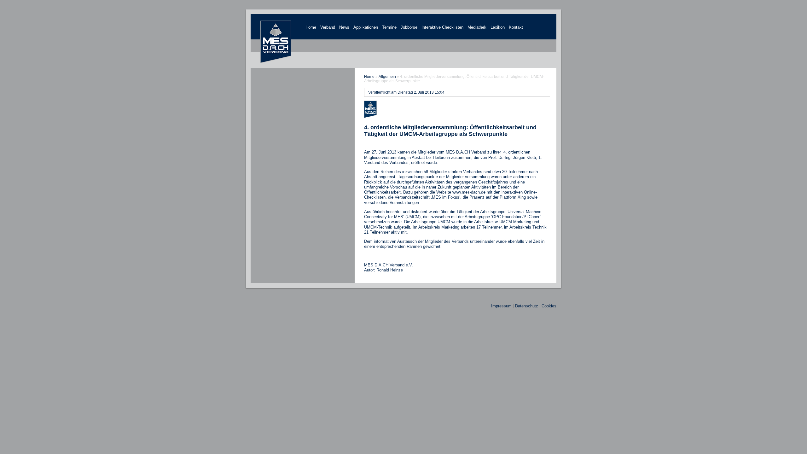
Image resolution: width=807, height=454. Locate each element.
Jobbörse (409, 27)
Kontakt (516, 27)
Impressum (501, 306)
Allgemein (387, 76)
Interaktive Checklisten (442, 27)
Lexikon (498, 27)
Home (310, 27)
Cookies (549, 306)
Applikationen (365, 27)
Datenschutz (526, 306)
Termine (389, 27)
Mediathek (476, 27)
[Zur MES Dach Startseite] (276, 62)
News (344, 27)
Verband (327, 27)
